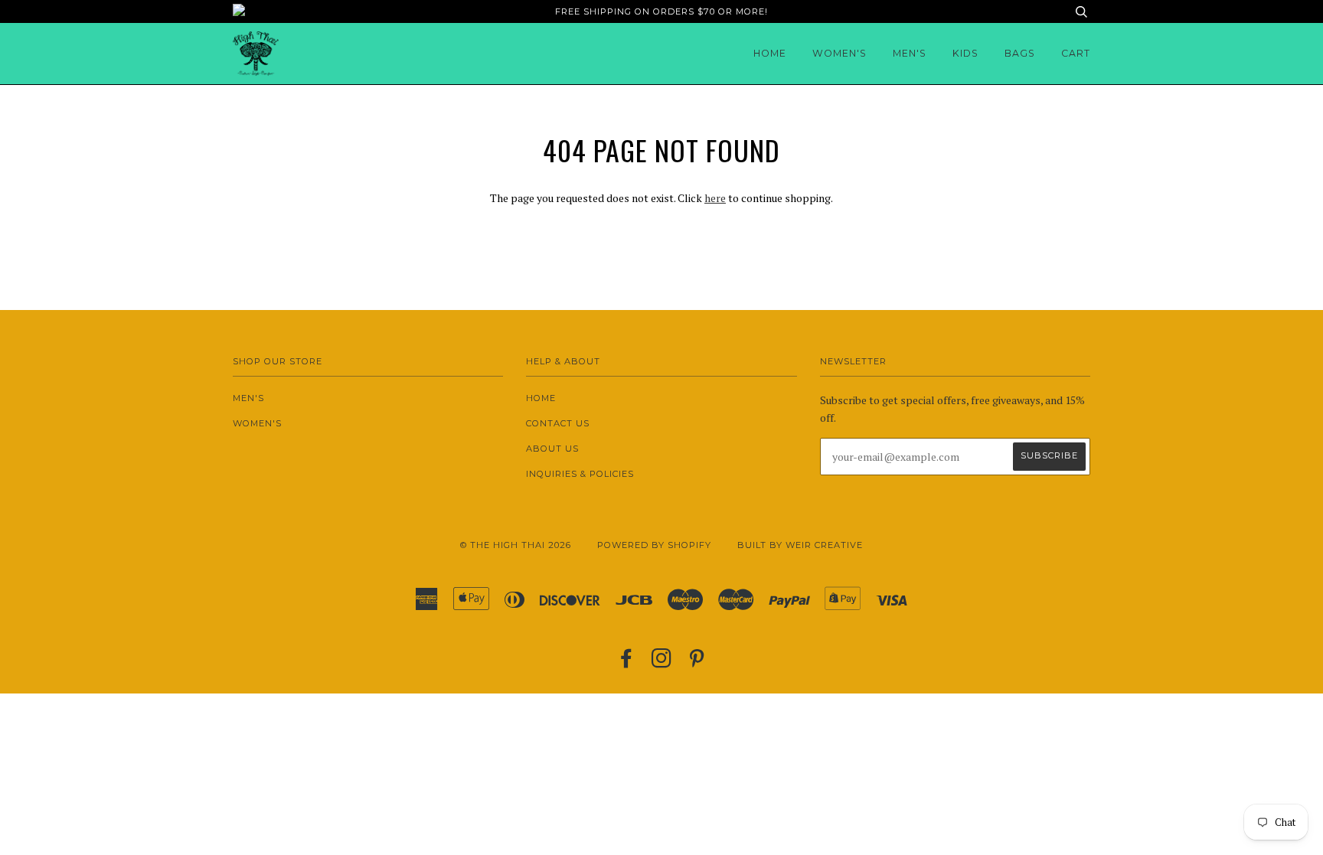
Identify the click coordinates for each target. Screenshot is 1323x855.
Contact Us (558, 423)
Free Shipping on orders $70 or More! (661, 11)
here (715, 198)
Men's (909, 53)
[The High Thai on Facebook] (626, 663)
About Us (552, 448)
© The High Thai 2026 (515, 545)
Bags (1019, 53)
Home (769, 53)
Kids (965, 53)
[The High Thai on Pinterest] (697, 663)
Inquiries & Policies (580, 473)
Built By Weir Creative (800, 545)
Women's (839, 53)
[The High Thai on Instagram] (662, 663)
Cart (1075, 53)
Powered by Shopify (654, 545)
